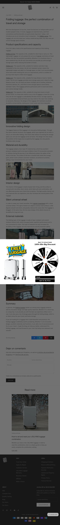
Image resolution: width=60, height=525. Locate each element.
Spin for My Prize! (45, 280)
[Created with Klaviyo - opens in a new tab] (30, 285)
